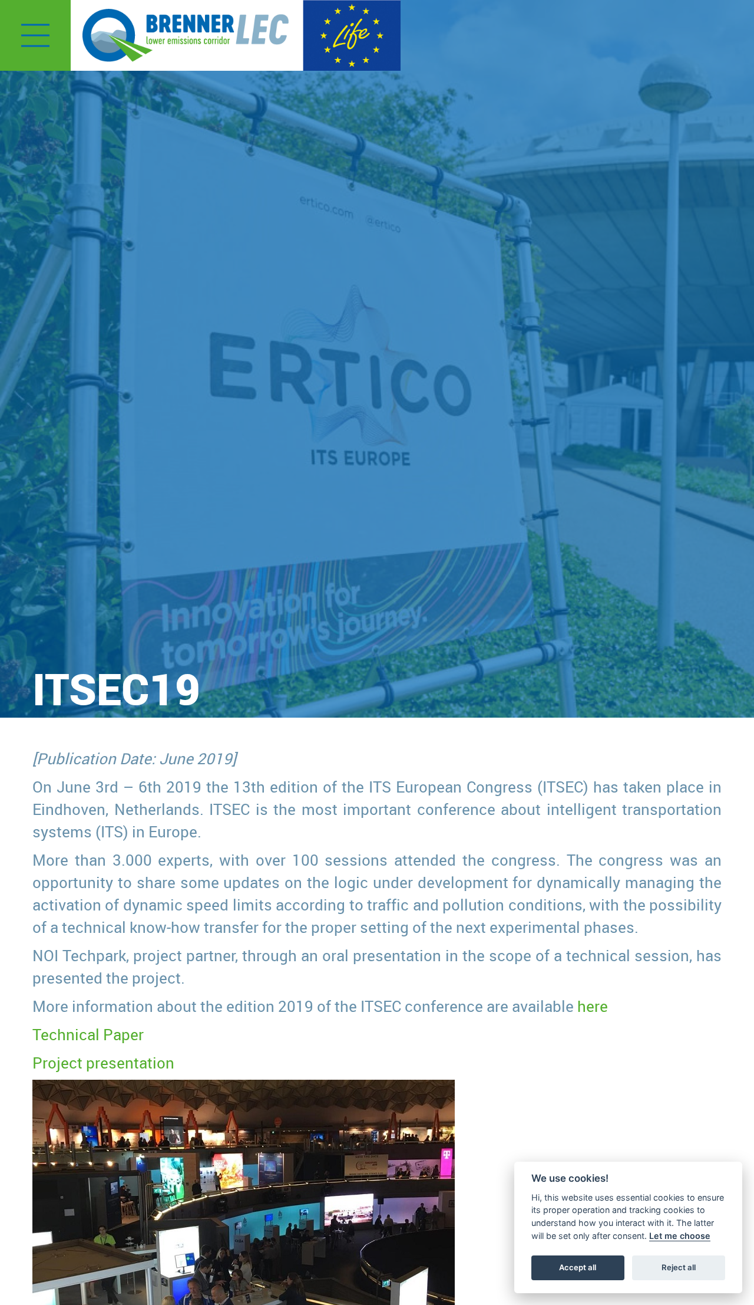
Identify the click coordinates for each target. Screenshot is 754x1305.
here (592, 1006)
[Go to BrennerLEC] (185, 35)
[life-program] (352, 34)
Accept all (577, 1267)
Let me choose (679, 1236)
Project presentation (103, 1062)
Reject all (679, 1267)
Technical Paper (88, 1034)
